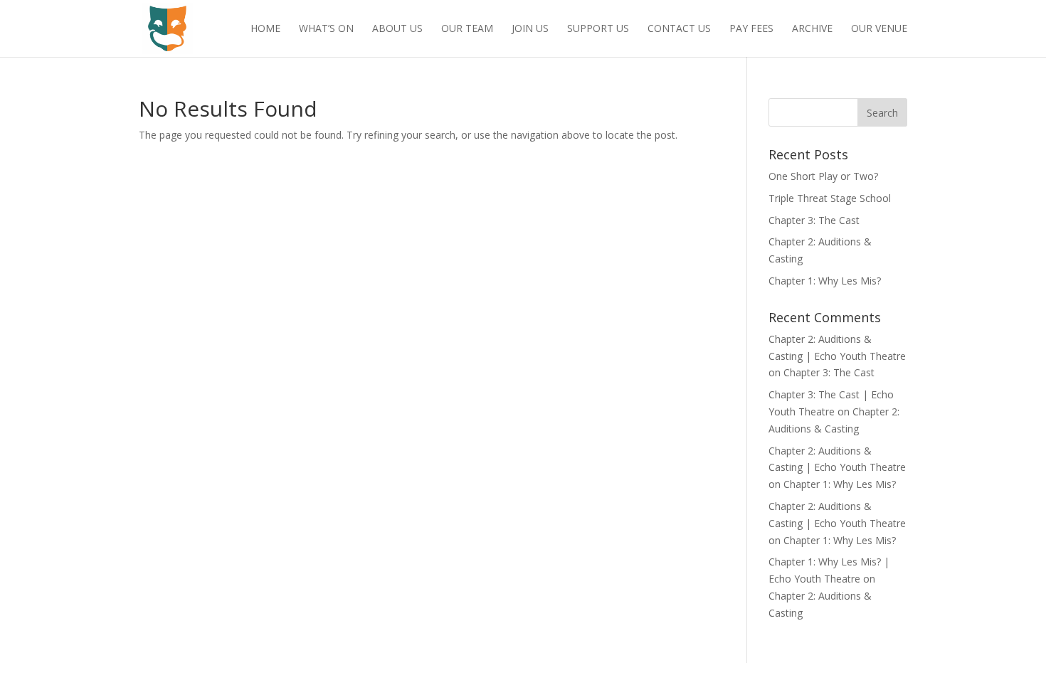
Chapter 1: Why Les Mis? (824, 280)
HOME (265, 29)
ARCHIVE (812, 29)
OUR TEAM (467, 29)
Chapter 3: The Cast (814, 220)
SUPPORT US (598, 29)
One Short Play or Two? (823, 176)
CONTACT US (679, 29)
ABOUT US (397, 29)
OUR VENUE (879, 29)
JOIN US (530, 29)
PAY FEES (751, 29)
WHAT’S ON (326, 29)
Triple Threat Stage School (829, 198)
